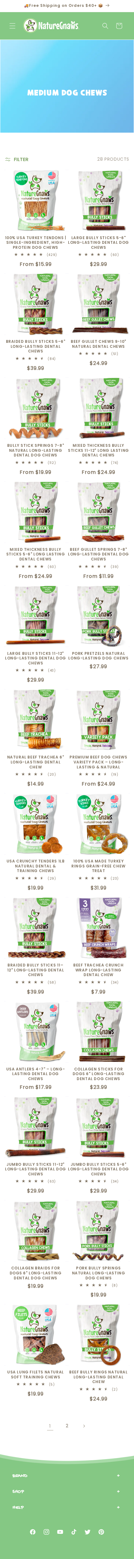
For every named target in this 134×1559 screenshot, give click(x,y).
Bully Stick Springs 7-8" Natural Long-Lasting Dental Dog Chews (35, 450)
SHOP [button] (18, 1492)
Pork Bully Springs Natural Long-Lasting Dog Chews (98, 1273)
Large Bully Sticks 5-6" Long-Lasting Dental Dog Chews (98, 242)
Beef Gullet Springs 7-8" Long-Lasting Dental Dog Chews (98, 554)
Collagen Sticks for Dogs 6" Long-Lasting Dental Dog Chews (99, 1074)
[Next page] (84, 1426)
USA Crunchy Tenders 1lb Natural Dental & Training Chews (36, 866)
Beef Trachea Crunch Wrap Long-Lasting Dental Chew (98, 970)
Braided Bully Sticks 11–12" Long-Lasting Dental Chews (35, 970)
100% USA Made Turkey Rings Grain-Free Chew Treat (98, 866)
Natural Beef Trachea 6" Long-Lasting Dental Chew (35, 762)
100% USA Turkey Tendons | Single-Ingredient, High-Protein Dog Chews (35, 242)
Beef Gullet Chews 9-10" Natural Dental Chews (98, 344)
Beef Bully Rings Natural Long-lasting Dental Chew (98, 1377)
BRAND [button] (19, 1476)
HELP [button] (18, 1508)
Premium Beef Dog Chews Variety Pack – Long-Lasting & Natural (98, 762)
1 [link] (50, 1426)
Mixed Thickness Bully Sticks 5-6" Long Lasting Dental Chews (35, 554)
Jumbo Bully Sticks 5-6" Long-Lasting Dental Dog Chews (98, 1169)
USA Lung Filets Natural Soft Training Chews (35, 1374)
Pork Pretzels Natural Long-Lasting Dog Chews (98, 656)
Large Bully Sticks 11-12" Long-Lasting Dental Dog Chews (35, 658)
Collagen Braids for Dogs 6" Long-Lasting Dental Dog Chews (36, 1273)
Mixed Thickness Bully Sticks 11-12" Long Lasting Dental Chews (98, 450)
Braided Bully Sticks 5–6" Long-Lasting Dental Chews (35, 346)
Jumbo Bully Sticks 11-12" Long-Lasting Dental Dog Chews (35, 1169)
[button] (12, 26)
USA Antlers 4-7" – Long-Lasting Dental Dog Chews (35, 1074)
